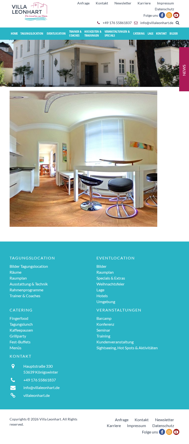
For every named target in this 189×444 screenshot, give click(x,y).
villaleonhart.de (36, 395)
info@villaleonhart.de (156, 23)
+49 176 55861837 (117, 23)
